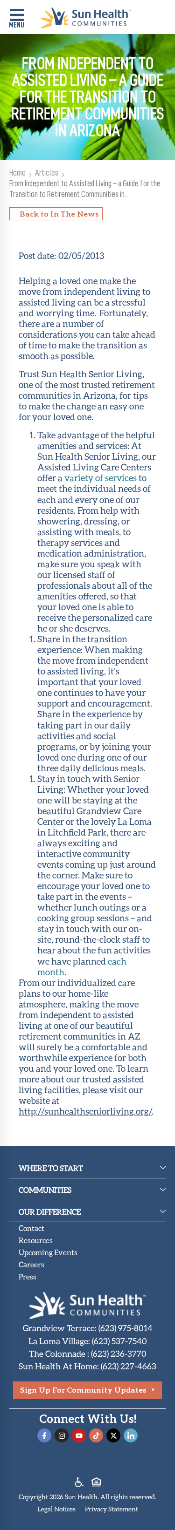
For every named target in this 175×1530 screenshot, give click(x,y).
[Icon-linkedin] (131, 1435)
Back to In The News (59, 213)
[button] (16, 19)
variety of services (100, 477)
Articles (46, 172)
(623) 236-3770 (119, 1353)
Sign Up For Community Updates (83, 1389)
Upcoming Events (48, 1252)
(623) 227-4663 (128, 1366)
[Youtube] (79, 1435)
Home (17, 172)
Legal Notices (56, 1509)
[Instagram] (62, 1435)
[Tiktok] (96, 1435)
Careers (31, 1264)
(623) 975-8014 (125, 1328)
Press (27, 1276)
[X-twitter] (113, 1435)
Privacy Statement (111, 1509)
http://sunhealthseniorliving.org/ (85, 1111)
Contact (31, 1228)
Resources (36, 1240)
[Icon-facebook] (44, 1435)
